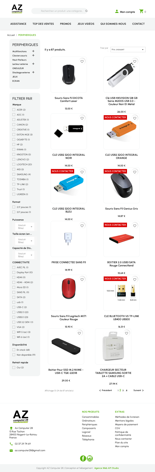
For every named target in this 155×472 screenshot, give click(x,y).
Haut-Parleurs (19, 59)
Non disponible (26, 355)
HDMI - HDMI (25, 282)
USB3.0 (22, 317)
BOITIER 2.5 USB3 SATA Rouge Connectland (121, 264)
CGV (117, 428)
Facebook (83, 458)
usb (20, 302)
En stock (23, 350)
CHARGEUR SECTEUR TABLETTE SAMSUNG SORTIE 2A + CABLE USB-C (113, 373)
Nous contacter (123, 438)
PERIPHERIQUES (25, 45)
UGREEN (22, 194)
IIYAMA (21, 149)
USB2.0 (22, 312)
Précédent (105, 390)
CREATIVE (23, 129)
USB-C (22, 307)
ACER (21, 109)
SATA (21, 297)
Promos (65, 23)
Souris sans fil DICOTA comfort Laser (69, 99)
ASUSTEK (23, 119)
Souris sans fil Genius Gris (121, 208)
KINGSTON (24, 154)
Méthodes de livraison (127, 416)
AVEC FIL (22, 267)
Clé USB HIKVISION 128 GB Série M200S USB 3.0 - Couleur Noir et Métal (121, 101)
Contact (138, 23)
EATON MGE (25, 134)
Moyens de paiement (126, 424)
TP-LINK (22, 184)
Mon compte (122, 446)
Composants (89, 428)
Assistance (18, 23)
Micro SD (22, 287)
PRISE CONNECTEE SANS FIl (69, 262)
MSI (20, 169)
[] (83, 8)
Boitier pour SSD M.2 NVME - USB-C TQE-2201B (65, 371)
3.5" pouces (24, 212)
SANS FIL (23, 292)
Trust (21, 189)
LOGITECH (24, 164)
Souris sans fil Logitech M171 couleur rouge (68, 317)
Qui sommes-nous (113, 23)
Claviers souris (19, 55)
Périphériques (89, 424)
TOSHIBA (22, 179)
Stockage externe (21, 72)
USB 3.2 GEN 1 (25, 322)
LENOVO (23, 159)
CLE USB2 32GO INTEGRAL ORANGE (121, 156)
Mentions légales (124, 420)
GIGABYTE (23, 139)
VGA (21, 327)
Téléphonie (88, 439)
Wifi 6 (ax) (23, 337)
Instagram (90, 458)
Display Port (25, 272)
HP (20, 144)
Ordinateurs (88, 420)
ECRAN (16, 81)
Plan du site (121, 442)
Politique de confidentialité (123, 433)
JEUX (15, 76)
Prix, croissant (128, 49)
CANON (22, 124)
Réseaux (86, 435)
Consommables (90, 416)
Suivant (139, 390)
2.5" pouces (24, 207)
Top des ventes (43, 23)
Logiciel (86, 432)
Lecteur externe (20, 64)
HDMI (21, 277)
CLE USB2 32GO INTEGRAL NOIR (68, 156)
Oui (20, 367)
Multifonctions (19, 51)
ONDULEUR (18, 68)
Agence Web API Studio (106, 468)
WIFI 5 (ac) (23, 332)
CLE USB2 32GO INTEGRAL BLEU (68, 210)
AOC (20, 114)
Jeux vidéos (86, 23)
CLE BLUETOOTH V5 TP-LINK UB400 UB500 (121, 317)
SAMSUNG (24, 174)
